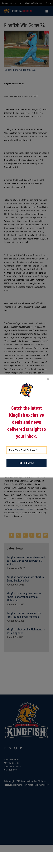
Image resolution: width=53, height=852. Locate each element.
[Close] (48, 378)
